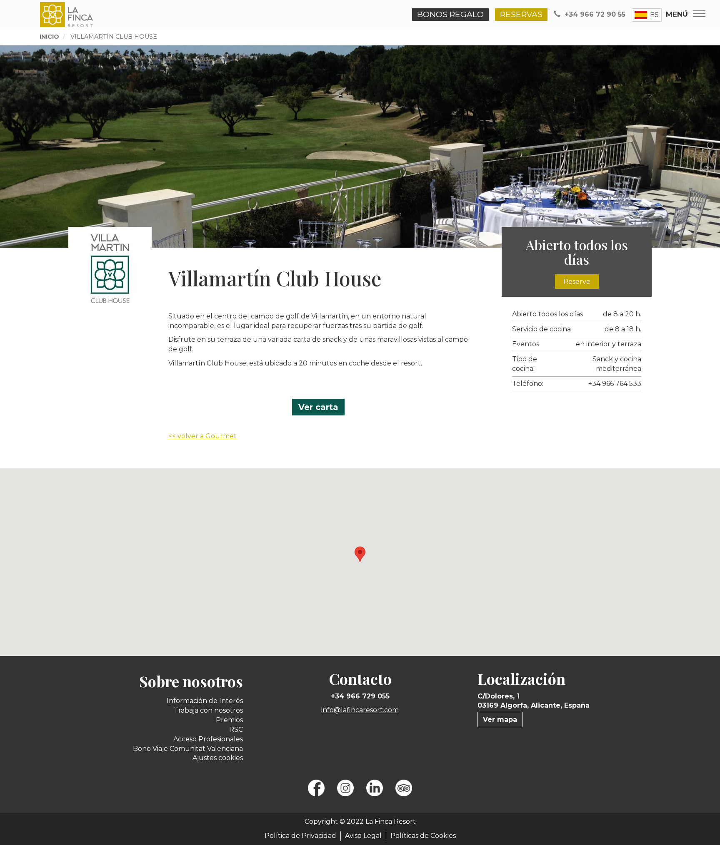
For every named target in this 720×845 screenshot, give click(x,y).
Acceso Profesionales (208, 739)
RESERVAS (521, 14)
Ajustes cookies (217, 758)
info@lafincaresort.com (360, 710)
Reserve (576, 282)
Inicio (49, 36)
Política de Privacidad (300, 836)
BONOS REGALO (450, 14)
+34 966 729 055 (360, 696)
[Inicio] (67, 14)
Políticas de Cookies (423, 836)
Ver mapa (500, 719)
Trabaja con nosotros (208, 710)
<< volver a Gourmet (202, 436)
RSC (236, 729)
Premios (229, 720)
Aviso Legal (363, 836)
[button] (360, 554)
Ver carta (318, 407)
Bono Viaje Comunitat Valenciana (188, 749)
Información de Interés (205, 701)
